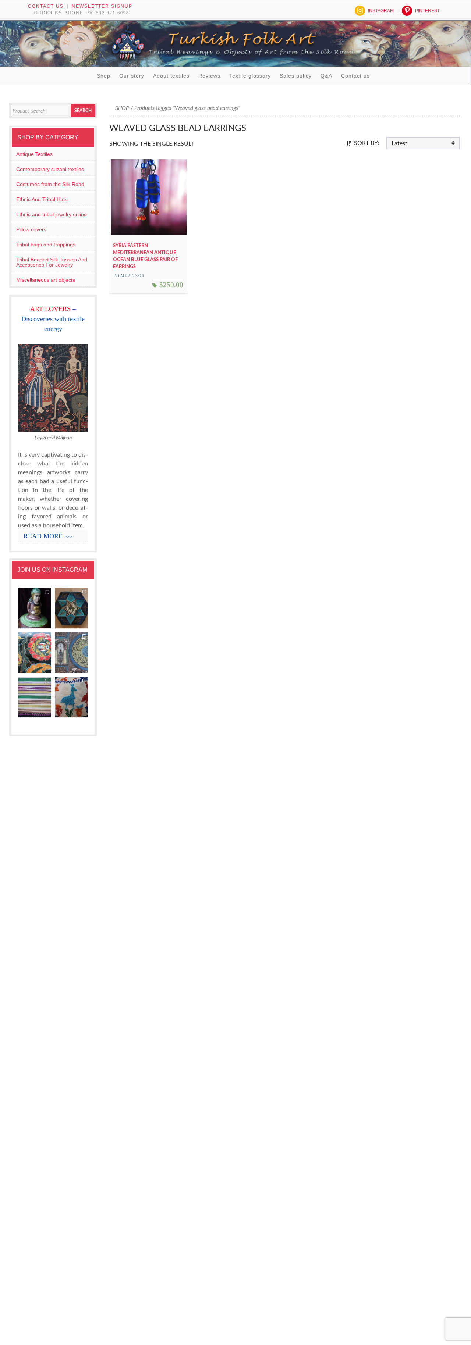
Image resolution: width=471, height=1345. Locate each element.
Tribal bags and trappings (45, 244)
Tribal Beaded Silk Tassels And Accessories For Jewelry (51, 262)
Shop (103, 76)
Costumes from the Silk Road (50, 184)
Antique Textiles (34, 154)
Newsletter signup (102, 6)
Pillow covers (31, 229)
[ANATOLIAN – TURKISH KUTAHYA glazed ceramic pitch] (34, 608)
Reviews (209, 76)
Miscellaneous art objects (45, 280)
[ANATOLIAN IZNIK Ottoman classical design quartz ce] (34, 652)
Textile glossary (250, 76)
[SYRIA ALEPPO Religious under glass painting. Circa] (71, 652)
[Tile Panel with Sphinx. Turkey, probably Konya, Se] (71, 608)
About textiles (171, 76)
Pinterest (427, 10)
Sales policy (296, 76)
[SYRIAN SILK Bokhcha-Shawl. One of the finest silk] (34, 697)
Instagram (381, 10)
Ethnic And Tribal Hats (41, 199)
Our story (131, 76)
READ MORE (48, 536)
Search (83, 110)
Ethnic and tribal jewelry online (51, 214)
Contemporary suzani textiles (50, 169)
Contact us (46, 6)
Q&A (326, 76)
